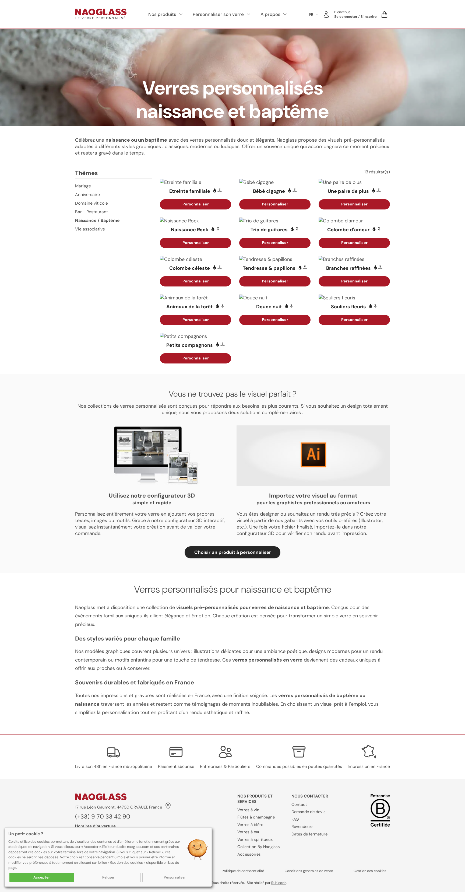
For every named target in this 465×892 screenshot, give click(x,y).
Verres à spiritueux (255, 839)
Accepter (41, 877)
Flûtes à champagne (256, 817)
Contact (299, 804)
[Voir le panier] (384, 14)
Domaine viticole (91, 203)
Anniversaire (87, 194)
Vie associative (90, 229)
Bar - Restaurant (91, 212)
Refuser (108, 877)
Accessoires (249, 854)
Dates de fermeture (309, 834)
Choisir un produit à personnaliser (232, 552)
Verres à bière (250, 824)
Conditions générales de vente (309, 871)
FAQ (295, 819)
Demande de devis (308, 811)
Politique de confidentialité (243, 871)
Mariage (83, 186)
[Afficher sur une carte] (167, 807)
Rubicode (278, 882)
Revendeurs (302, 826)
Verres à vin (248, 810)
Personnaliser (175, 877)
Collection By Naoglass (258, 846)
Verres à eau (248, 832)
